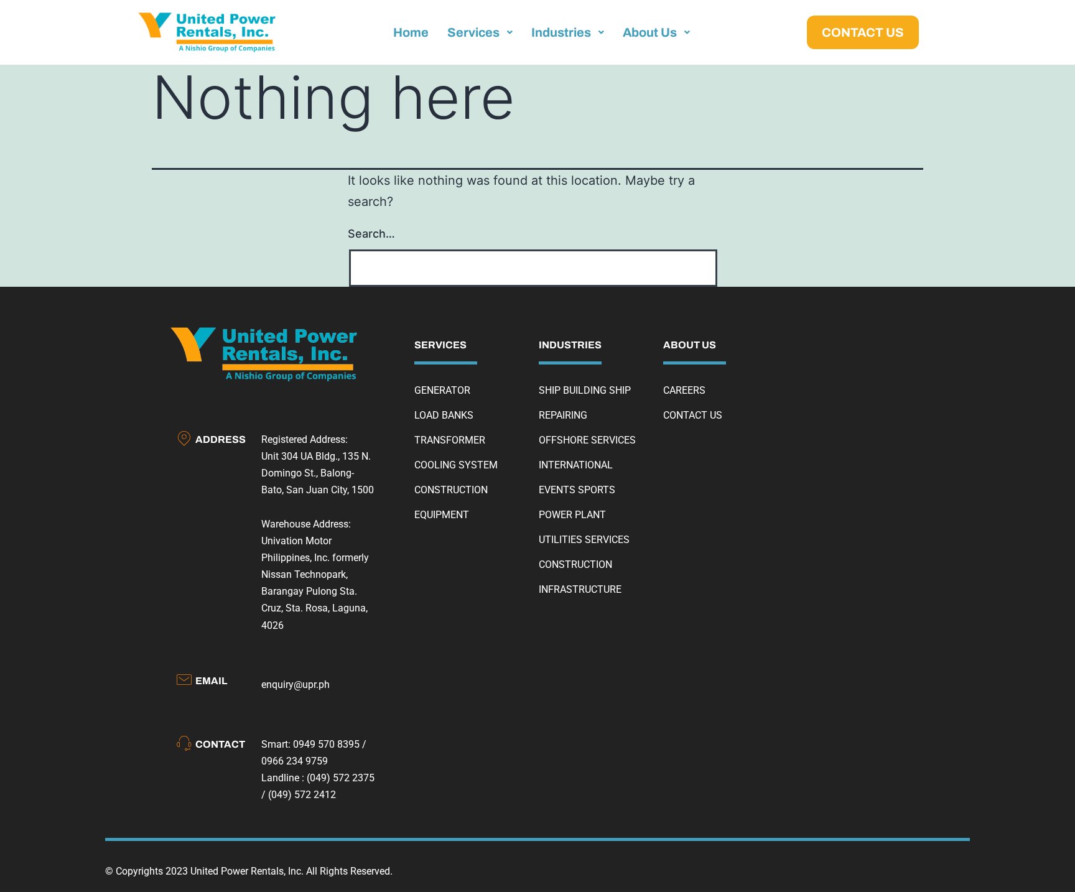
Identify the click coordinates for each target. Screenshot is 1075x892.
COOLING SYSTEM (456, 465)
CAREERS (684, 390)
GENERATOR (442, 390)
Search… (371, 233)
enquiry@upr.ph (295, 684)
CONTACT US (692, 415)
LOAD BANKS (443, 415)
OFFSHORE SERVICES (587, 440)
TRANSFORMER (449, 440)
